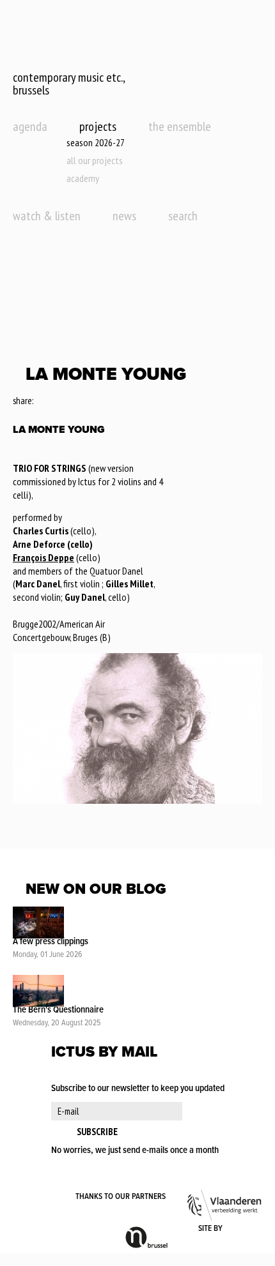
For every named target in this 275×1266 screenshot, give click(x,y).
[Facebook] (43, 401)
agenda (30, 126)
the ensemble (179, 126)
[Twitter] (60, 401)
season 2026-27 (96, 142)
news (124, 215)
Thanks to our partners (120, 1196)
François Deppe (43, 557)
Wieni (243, 1229)
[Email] (79, 401)
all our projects (95, 160)
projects (97, 126)
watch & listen (47, 215)
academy (83, 178)
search (183, 215)
